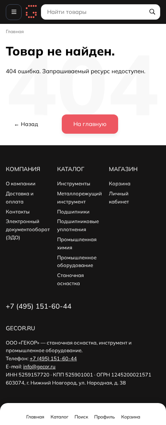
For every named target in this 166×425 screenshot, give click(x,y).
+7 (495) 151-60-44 (53, 358)
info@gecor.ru (39, 366)
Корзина (119, 183)
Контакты (18, 211)
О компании (21, 183)
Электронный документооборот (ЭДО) (28, 229)
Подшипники (73, 211)
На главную (90, 124)
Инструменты (73, 183)
